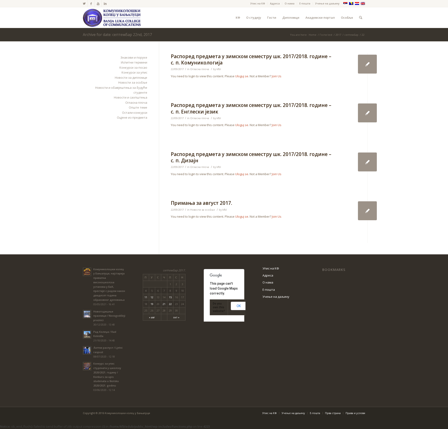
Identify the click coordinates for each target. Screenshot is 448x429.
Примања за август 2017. (201, 203)
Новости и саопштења (130, 97)
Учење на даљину (327, 3)
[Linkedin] (105, 3)
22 (170, 304)
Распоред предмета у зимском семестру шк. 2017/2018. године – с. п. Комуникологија (251, 59)
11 (145, 297)
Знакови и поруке (133, 57)
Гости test (326, 34)
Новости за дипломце (131, 77)
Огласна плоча (199, 69)
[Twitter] (84, 3)
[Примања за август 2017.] (367, 210)
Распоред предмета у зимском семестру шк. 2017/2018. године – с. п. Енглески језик (251, 108)
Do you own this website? (219, 307)
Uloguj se (241, 76)
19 (151, 304)
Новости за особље (202, 209)
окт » (176, 317)
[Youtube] (98, 3)
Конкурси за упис (134, 72)
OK (239, 306)
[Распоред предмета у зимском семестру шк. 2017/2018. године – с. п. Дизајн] (367, 161)
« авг (152, 317)
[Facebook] (91, 3)
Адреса (275, 3)
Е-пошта (304, 3)
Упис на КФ (257, 3)
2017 (338, 34)
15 (170, 297)
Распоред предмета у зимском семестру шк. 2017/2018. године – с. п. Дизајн (251, 157)
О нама (289, 3)
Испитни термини (134, 62)
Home (312, 34)
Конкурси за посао (133, 67)
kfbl (219, 69)
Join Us (276, 76)
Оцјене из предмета (132, 117)
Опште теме (138, 107)
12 (151, 297)
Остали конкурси (134, 112)
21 (164, 304)
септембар (351, 34)
